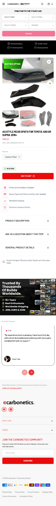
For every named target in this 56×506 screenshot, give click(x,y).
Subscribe (27, 461)
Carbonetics (12, 478)
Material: (5, 151)
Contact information (9, 496)
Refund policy (7, 492)
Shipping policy (47, 492)
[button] (4, 4)
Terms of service (33, 492)
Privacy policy (19, 492)
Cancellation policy (25, 496)
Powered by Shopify (24, 478)
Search (28, 34)
